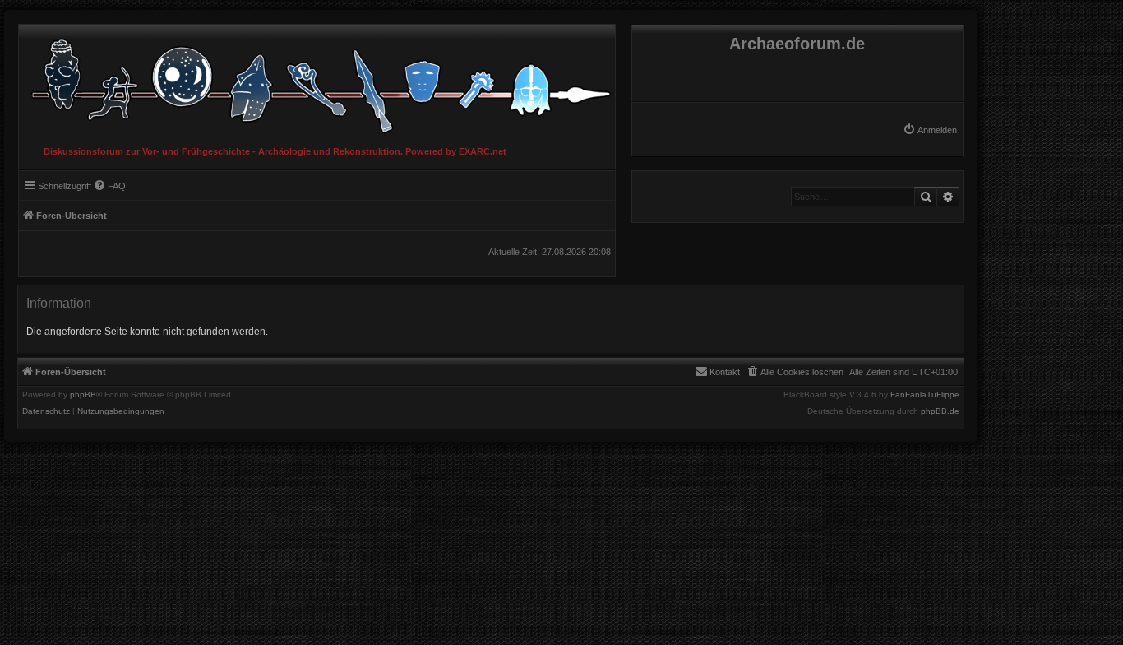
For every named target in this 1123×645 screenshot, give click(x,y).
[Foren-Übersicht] (317, 82)
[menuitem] (930, 130)
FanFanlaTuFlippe (924, 395)
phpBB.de (940, 411)
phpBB (83, 395)
